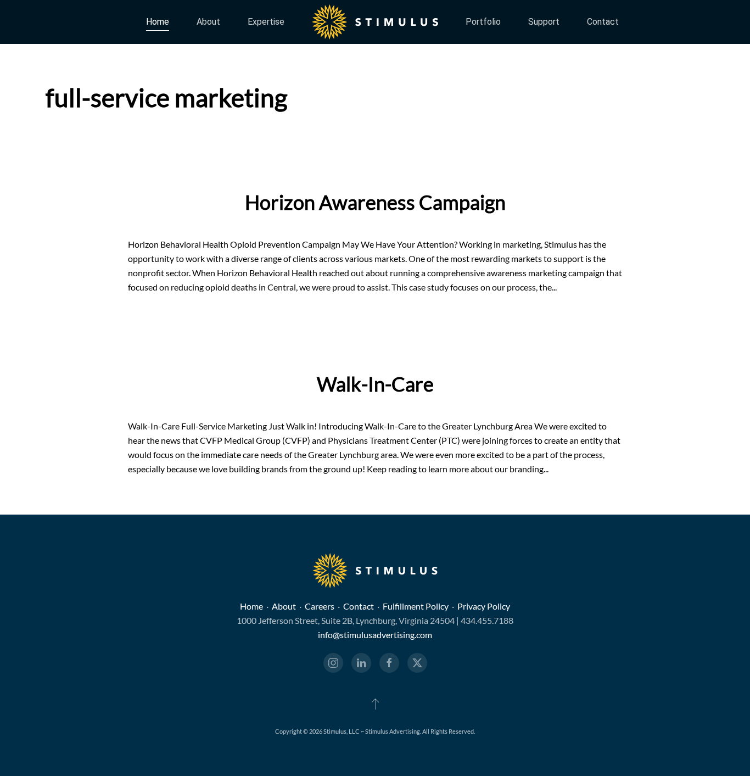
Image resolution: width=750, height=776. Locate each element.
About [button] (208, 21)
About (284, 606)
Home (157, 21)
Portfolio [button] (483, 21)
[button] (375, 703)
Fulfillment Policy (416, 606)
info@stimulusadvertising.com (375, 634)
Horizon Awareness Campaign (375, 202)
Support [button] (543, 21)
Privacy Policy (483, 606)
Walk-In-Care (375, 384)
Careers (319, 606)
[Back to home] (375, 22)
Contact (603, 21)
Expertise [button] (266, 21)
